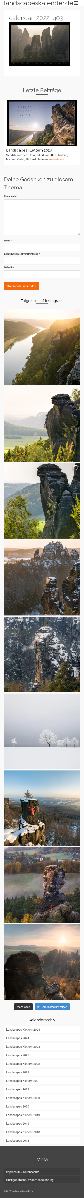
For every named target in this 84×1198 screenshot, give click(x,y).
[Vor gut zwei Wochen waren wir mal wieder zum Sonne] (42, 885)
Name (8, 240)
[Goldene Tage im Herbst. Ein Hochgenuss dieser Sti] (42, 962)
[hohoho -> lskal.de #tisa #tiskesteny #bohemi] (42, 808)
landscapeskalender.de (35, 3)
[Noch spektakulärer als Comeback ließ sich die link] (42, 424)
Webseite (9, 266)
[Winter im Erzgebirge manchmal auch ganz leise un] (42, 731)
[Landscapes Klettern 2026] (42, 123)
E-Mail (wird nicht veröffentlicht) (22, 253)
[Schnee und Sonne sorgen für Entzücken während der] (42, 577)
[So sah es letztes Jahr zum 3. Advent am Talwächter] (42, 654)
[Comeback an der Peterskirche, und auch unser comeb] (42, 501)
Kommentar (10, 195)
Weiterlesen (56, 159)
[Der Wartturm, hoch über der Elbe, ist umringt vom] (42, 347)
